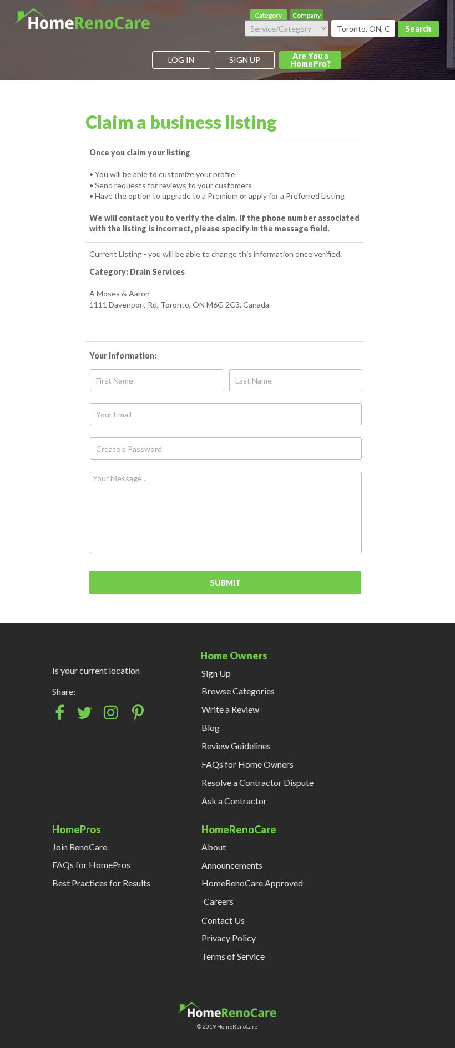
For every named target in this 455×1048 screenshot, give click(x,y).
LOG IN (181, 59)
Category (268, 15)
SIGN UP (244, 59)
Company (306, 15)
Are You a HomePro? (310, 59)
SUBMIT (225, 582)
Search (418, 28)
